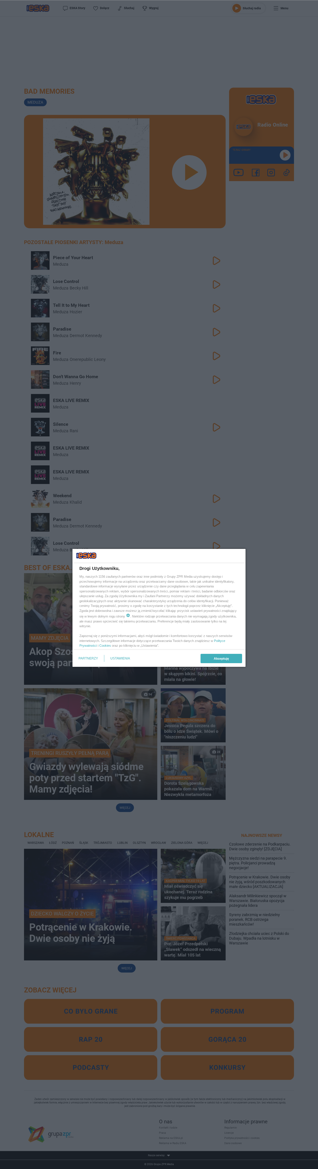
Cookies (105, 645)
